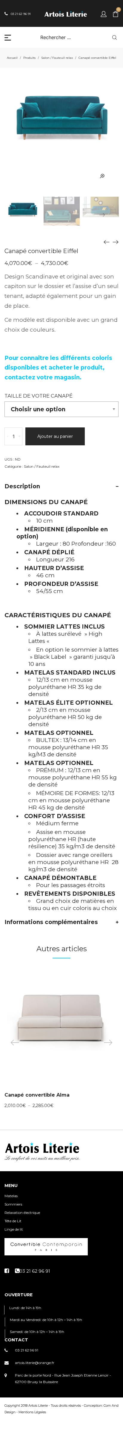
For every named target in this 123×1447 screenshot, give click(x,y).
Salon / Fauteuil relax (57, 58)
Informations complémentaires (51, 922)
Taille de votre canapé (38, 396)
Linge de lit (13, 1229)
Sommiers (13, 1204)
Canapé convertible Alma (37, 1095)
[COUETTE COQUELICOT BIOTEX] (107, 241)
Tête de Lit (12, 1221)
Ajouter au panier (55, 436)
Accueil (12, 58)
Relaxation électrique (22, 1212)
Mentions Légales (32, 1412)
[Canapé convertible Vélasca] (116, 241)
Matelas (11, 1196)
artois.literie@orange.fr (34, 1362)
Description (22, 486)
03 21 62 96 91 (26, 1350)
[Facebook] (6, 1271)
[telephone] (32, 1271)
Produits (29, 58)
